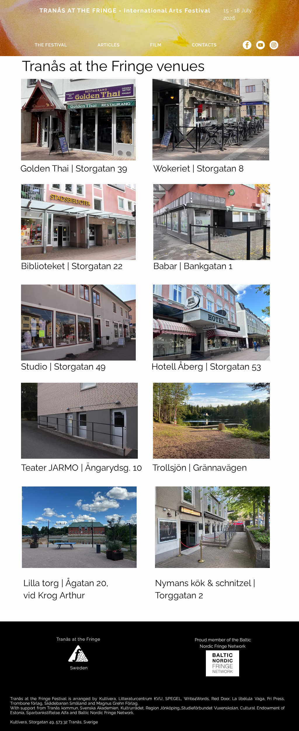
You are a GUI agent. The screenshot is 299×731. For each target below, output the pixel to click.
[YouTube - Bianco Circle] (260, 45)
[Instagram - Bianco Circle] (274, 45)
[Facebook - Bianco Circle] (247, 45)
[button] (51, 45)
